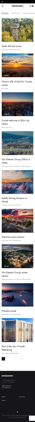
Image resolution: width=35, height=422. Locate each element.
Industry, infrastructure (15, 166)
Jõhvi (10, 127)
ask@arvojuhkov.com (6, 386)
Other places (5, 353)
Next (21, 358)
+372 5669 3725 (6, 387)
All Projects (5, 13)
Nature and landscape (15, 49)
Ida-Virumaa (16, 13)
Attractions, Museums (7, 205)
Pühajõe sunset (9, 310)
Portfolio (3, 397)
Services (4, 400)
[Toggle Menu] (2, 6)
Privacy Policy (22, 397)
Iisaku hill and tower (11, 46)
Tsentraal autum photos (13, 236)
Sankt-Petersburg (13, 353)
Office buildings (26, 166)
